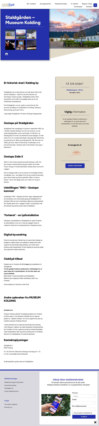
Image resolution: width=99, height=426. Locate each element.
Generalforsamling (10, 385)
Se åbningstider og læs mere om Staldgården (18, 361)
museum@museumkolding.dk (18, 354)
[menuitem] (31, 3)
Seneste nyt (8, 407)
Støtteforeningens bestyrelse (14, 382)
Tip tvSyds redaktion (11, 404)
